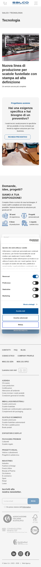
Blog (23, 350)
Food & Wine (7, 468)
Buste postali (7, 427)
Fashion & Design (9, 466)
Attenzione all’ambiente (11, 391)
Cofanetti (5, 442)
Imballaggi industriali (13, 401)
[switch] (36, 283)
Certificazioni (7, 388)
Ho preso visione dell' (18, 507)
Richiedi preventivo (17, 137)
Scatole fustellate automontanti (13, 422)
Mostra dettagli (29, 304)
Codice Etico (8, 356)
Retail (4, 481)
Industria (5, 463)
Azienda (6, 380)
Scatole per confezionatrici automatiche (16, 409)
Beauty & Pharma (8, 471)
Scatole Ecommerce (12, 417)
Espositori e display (12, 433)
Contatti (6, 350)
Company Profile (26, 356)
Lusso (4, 483)
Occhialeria (6, 473)
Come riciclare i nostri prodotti (13, 393)
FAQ (15, 350)
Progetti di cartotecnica (10, 455)
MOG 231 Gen (7, 362)
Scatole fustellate (8, 406)
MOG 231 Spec (23, 362)
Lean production (8, 386)
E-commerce (7, 476)
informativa (26, 507)
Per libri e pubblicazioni (11, 425)
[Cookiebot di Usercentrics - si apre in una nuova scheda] (29, 240)
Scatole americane (9, 404)
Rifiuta (20, 325)
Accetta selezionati (20, 318)
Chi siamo (6, 383)
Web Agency (26, 563)
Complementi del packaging (12, 411)
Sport (4, 478)
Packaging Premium (11, 439)
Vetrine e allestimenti (10, 452)
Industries (7, 461)
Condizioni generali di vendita (13, 396)
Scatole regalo (7, 444)
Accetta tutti (20, 311)
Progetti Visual (9, 450)
